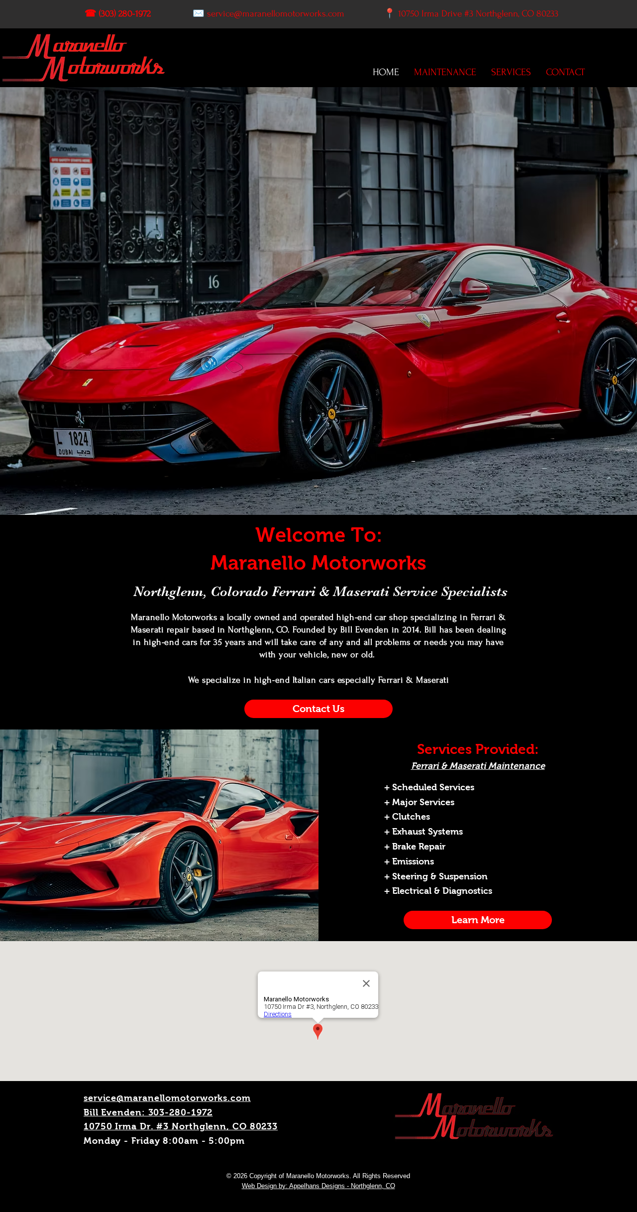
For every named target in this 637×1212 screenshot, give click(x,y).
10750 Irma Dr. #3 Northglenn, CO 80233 (181, 1126)
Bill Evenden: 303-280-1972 (148, 1112)
